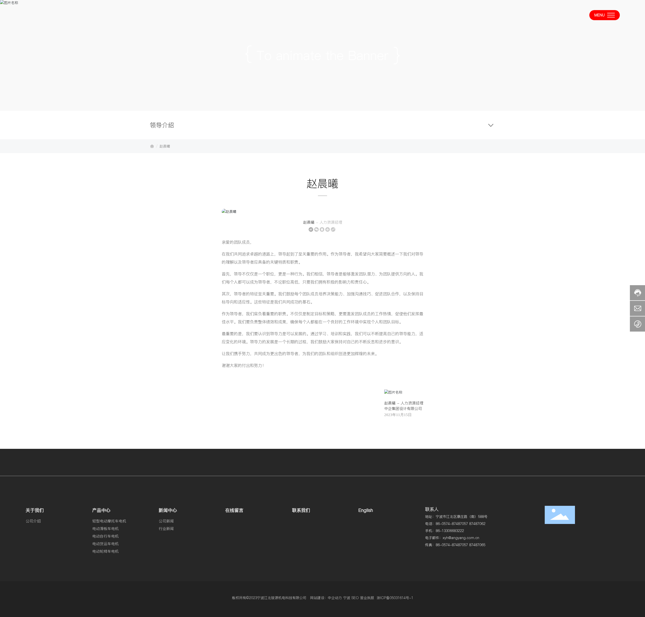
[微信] (316, 229)
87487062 (477, 523)
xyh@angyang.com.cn (461, 537)
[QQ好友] (322, 229)
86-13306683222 (450, 530)
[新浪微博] (311, 229)
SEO (355, 597)
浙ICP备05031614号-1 (395, 597)
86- (439, 523)
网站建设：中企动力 (326, 597)
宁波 (346, 597)
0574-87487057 (455, 523)
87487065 (477, 544)
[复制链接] (333, 229)
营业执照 (367, 597)
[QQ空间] (327, 229)
